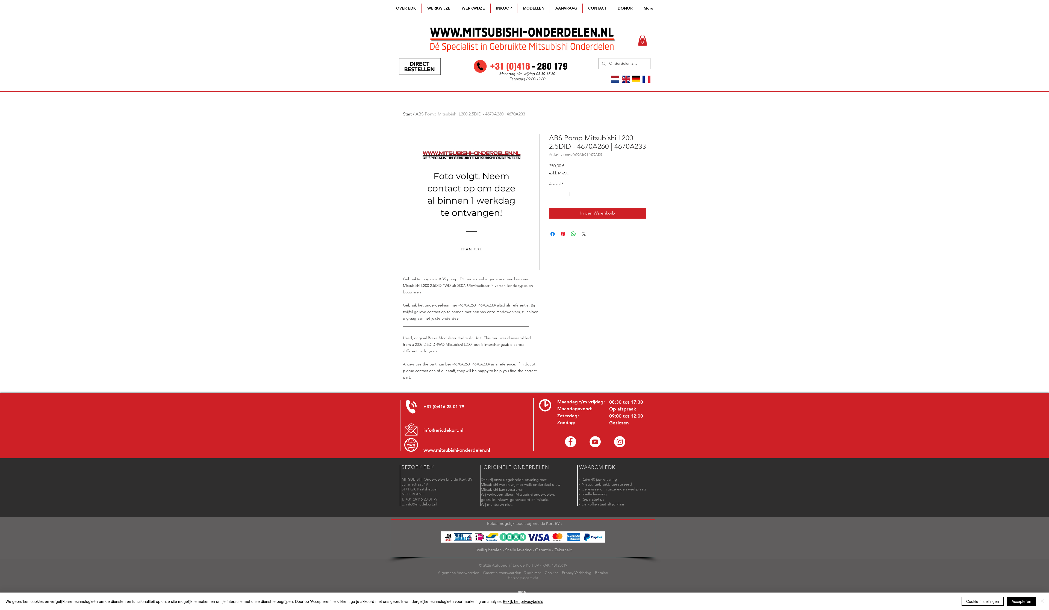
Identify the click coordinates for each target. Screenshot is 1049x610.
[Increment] (570, 194)
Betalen (601, 572)
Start (407, 114)
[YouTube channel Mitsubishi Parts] (595, 441)
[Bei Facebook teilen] (552, 234)
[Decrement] (553, 194)
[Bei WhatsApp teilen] (573, 234)
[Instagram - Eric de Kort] (619, 441)
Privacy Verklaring (576, 572)
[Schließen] (1042, 601)
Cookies (551, 572)
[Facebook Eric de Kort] (570, 441)
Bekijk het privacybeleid (523, 601)
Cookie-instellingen (982, 601)
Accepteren (1021, 601)
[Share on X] (584, 234)
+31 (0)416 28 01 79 (443, 406)
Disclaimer (532, 572)
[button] (533, 8)
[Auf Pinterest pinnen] (563, 234)
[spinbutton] (562, 194)
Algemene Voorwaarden (458, 572)
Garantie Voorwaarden (502, 572)
